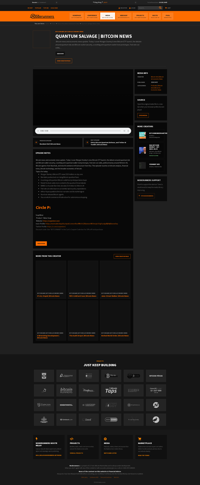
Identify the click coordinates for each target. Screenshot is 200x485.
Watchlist (116, 477)
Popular (38, 8)
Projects (140, 16)
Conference (92, 16)
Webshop (124, 16)
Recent (30, 8)
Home (47, 23)
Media (107, 16)
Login (133, 8)
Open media (143, 115)
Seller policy (84, 477)
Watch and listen (110, 453)
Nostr (155, 16)
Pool (168, 16)
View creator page (63, 61)
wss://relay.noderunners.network (48, 455)
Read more (41, 243)
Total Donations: (156, 2)
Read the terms (143, 455)
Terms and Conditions (106, 477)
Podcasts (154, 86)
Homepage (76, 16)
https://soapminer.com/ (51, 221)
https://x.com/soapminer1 (56, 226)
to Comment (39, 2)
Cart (169, 8)
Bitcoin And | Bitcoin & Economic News (68, 23)
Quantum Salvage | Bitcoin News (91, 23)
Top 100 (45, 8)
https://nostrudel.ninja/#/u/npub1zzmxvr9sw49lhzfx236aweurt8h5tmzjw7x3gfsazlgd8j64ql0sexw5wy (82, 224)
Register (123, 8)
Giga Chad (54, 8)
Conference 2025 (94, 477)
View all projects (76, 453)
